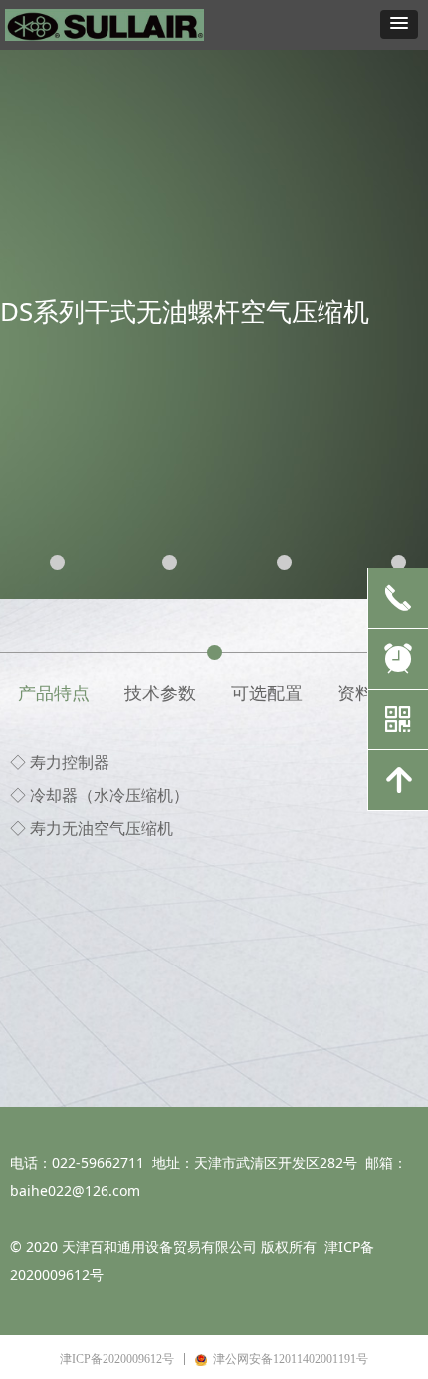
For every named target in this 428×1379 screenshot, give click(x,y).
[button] (399, 24)
